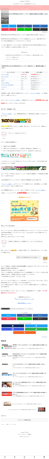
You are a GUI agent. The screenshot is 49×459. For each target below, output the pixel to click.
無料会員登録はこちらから (24, 303)
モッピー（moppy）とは (12, 57)
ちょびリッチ (4, 87)
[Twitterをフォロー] (36, 325)
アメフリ (3, 78)
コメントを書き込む (24, 420)
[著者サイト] (12, 325)
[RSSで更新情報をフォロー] (24, 332)
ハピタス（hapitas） (5, 82)
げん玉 (2, 89)
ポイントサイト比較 (5, 308)
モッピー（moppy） (5, 74)
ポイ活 (31, 308)
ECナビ (2, 80)
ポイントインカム (4, 76)
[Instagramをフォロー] (12, 329)
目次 (23, 52)
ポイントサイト (25, 308)
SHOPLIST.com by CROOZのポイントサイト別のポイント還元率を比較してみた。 (25, 55)
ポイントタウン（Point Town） (7, 84)
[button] (45, 245)
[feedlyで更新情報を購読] (36, 329)
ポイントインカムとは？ (12, 59)
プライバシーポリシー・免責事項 (24, 434)
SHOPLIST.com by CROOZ (16, 308)
